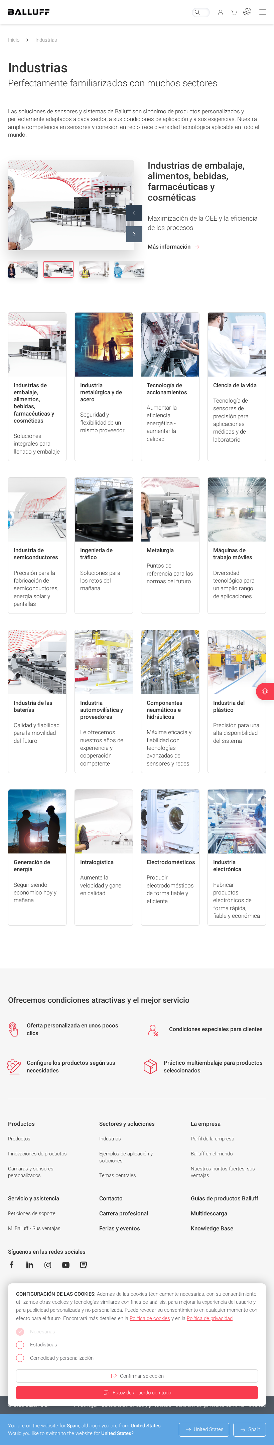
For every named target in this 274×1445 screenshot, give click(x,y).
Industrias (46, 40)
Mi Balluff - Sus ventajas (34, 1228)
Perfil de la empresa (212, 1139)
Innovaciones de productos (37, 1154)
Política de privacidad (210, 1318)
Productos (19, 1139)
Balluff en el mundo (212, 1154)
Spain (254, 1429)
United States (209, 1429)
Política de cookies (150, 1318)
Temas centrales (117, 1175)
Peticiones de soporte (31, 1213)
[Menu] (262, 12)
